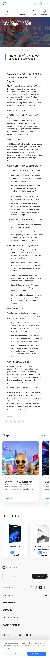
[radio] (6, 421)
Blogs (12, 21)
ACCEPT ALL (36, 654)
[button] (35, 3)
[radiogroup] (25, 421)
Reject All (13, 654)
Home (4, 21)
